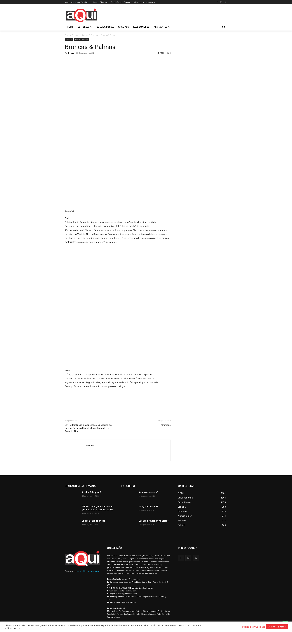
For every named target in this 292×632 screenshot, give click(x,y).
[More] (96, 60)
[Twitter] (225, 2)
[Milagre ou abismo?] (128, 510)
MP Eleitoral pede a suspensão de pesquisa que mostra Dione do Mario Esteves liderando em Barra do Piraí (89, 428)
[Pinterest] (82, 60)
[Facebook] (217, 2)
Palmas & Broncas (90, 35)
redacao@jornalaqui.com (86, 571)
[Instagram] (221, 2)
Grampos (166, 425)
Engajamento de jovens (93, 521)
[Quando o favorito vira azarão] (128, 524)
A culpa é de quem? (91, 492)
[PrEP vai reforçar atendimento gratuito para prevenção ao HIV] (72, 510)
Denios (71, 53)
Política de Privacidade (253, 626)
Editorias (75, 35)
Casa (67, 35)
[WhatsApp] (89, 60)
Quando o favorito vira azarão (154, 521)
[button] (223, 27)
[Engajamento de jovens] (72, 524)
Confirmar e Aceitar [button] (277, 626)
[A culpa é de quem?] (72, 496)
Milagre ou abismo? (148, 506)
